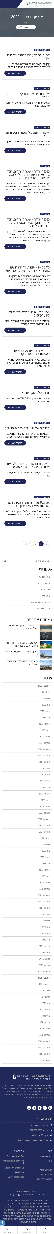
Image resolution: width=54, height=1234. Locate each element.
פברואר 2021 (44, 1022)
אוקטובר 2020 (44, 1041)
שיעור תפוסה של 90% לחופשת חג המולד (28, 134)
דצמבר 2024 (44, 736)
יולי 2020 (46, 1060)
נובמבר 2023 (44, 812)
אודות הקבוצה (46, 1174)
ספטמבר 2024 (44, 755)
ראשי (26, 22)
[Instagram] (40, 1108)
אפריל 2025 (45, 711)
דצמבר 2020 (44, 1028)
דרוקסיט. (13, 1194)
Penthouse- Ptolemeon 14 (13, 1162)
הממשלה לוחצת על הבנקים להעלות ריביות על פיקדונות (32, 352)
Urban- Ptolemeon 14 (14, 1167)
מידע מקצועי (44, 576)
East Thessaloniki (16, 1176)
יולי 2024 (46, 768)
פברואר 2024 (44, 793)
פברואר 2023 (44, 869)
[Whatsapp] (50, 1108)
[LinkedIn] (29, 1108)
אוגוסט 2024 (44, 762)
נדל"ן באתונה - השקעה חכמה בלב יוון (20, 653)
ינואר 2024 (45, 800)
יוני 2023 (46, 844)
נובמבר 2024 (44, 743)
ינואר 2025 (45, 730)
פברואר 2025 (44, 723)
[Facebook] (45, 1108)
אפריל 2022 (45, 933)
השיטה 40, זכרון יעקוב (39, 1125)
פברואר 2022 (44, 946)
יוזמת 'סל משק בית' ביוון (35, 392)
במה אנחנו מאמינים (44, 1156)
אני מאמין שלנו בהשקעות (39, 602)
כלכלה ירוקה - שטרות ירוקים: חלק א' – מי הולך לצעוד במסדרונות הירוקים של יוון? (28, 222)
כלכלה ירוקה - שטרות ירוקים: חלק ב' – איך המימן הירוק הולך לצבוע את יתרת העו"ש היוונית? (28, 174)
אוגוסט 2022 (44, 908)
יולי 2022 (46, 914)
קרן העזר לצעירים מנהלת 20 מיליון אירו (28, 56)
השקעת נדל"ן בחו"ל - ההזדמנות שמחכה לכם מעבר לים (22, 644)
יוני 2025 (46, 698)
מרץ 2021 (45, 1015)
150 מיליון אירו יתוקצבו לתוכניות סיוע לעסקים (29, 313)
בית (50, 1160)
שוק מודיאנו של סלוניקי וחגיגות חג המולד (28, 95)
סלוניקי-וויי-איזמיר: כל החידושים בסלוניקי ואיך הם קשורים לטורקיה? (27, 269)
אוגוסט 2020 (44, 1054)
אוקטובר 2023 (44, 819)
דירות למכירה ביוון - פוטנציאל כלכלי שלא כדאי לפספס (23, 627)
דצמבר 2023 (44, 806)
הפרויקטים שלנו (45, 1169)
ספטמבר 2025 (44, 685)
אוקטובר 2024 (44, 749)
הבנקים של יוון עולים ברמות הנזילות (27, 428)
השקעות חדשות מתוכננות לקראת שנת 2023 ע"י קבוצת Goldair (28, 465)
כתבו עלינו (45, 589)
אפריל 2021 (45, 1009)
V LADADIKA (18, 1172)
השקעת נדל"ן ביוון (44, 1179)
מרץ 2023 (45, 863)
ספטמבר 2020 (44, 1047)
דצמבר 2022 (44, 882)
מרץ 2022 (45, 939)
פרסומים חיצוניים (42, 50)
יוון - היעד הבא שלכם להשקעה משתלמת (22, 663)
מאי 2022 (46, 927)
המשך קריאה (16, 73)
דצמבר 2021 (44, 958)
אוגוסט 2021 (44, 984)
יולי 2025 (46, 692)
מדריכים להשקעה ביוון (41, 608)
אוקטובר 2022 (44, 895)
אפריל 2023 (45, 857)
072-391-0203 (36, 1130)
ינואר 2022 (45, 952)
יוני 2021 (46, 996)
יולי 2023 (46, 838)
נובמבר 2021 (44, 965)
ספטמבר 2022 (44, 901)
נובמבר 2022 (44, 889)
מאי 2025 (46, 704)
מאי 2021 (46, 1003)
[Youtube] (34, 1108)
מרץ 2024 (45, 787)
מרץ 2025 (45, 717)
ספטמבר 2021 (44, 977)
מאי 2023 (46, 850)
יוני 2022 (46, 920)
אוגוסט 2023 (44, 831)
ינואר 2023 (45, 876)
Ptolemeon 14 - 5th (15, 1156)
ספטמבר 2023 (44, 825)
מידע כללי (45, 166)
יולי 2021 (46, 990)
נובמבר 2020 (44, 1035)
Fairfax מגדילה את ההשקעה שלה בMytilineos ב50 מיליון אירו (28, 504)
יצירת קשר (47, 1165)
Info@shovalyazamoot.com (30, 1140)
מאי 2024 (46, 774)
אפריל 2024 (45, 781)
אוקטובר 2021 (44, 971)
